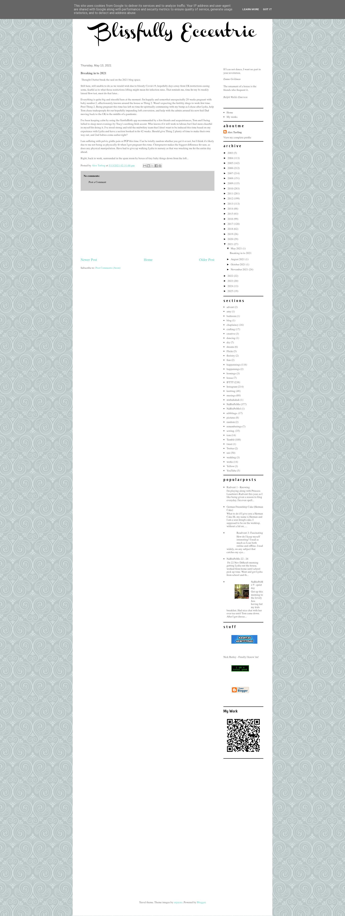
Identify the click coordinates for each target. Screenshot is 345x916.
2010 (231, 188)
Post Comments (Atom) (107, 268)
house (230, 378)
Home (148, 259)
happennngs (233, 369)
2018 (231, 229)
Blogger (201, 902)
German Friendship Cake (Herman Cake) (245, 508)
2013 (231, 203)
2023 (231, 281)
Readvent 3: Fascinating (250, 532)
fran (229, 360)
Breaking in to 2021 (241, 253)
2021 (231, 244)
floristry (231, 355)
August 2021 (238, 259)
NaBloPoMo (233, 404)
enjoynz (178, 902)
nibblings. (232, 413)
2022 (231, 276)
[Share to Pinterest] (160, 166)
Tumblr (230, 439)
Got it (267, 9)
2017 (231, 224)
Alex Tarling (234, 132)
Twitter (230, 448)
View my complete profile (237, 137)
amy (229, 311)
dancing (231, 338)
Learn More (250, 9)
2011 (231, 193)
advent (230, 307)
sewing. (231, 431)
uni (228, 453)
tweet (229, 444)
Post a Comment (97, 182)
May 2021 (237, 248)
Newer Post (89, 259)
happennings (234, 364)
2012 (231, 198)
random (231, 422)
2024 (231, 286)
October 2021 (238, 264)
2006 (231, 168)
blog (229, 320)
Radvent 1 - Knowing (238, 487)
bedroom (231, 316)
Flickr (230, 351)
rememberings (234, 426)
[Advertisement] (147, 224)
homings (231, 373)
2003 (231, 153)
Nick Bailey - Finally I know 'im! (241, 657)
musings (231, 395)
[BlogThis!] (149, 166)
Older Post (206, 259)
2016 (231, 219)
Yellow (230, 466)
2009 (231, 183)
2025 (231, 291)
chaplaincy (233, 325)
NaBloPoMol (234, 408)
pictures (231, 417)
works (230, 461)
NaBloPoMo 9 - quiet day (257, 585)
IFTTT (230, 382)
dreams (230, 347)
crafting (231, 329)
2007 (231, 173)
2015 (231, 213)
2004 (231, 158)
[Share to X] (152, 166)
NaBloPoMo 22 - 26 (237, 558)
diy (228, 342)
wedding (231, 457)
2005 (231, 163)
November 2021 (240, 269)
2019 (231, 234)
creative (231, 333)
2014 (231, 208)
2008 (231, 178)
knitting (231, 391)
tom (229, 435)
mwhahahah (233, 400)
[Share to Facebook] (156, 166)
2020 (231, 239)
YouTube (231, 470)
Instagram (232, 386)
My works (232, 117)
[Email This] (145, 166)
